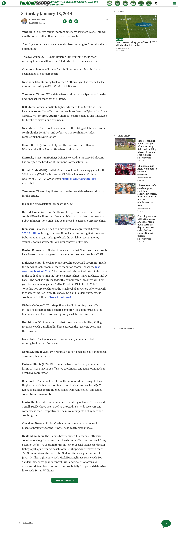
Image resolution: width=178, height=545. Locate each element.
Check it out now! (59, 297)
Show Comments (65, 480)
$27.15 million (31, 233)
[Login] (4, 3)
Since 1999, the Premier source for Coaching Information (74, 3)
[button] (174, 3)
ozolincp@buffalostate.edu (79, 178)
